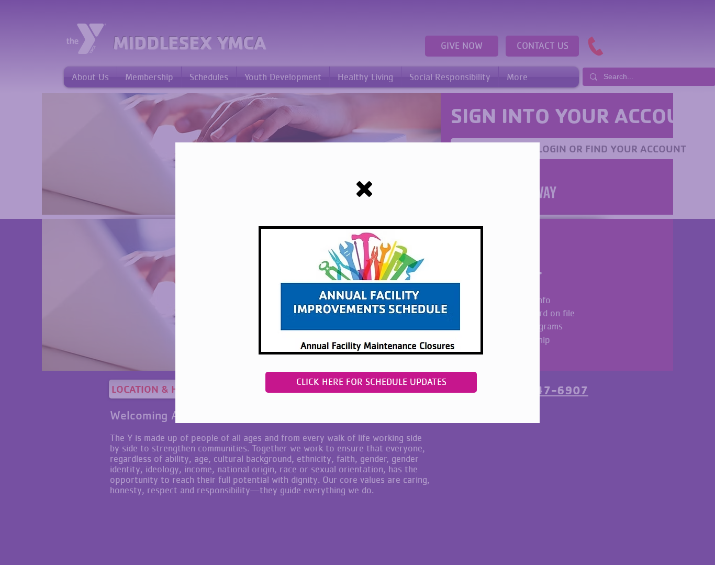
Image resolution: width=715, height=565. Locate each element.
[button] (364, 189)
